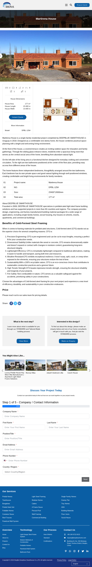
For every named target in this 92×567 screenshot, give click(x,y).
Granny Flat (65, 500)
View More (23, 341)
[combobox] (5, 460)
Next (85, 479)
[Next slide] (89, 370)
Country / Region (10, 467)
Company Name (10, 412)
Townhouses (6, 500)
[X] (15, 303)
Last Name (51, 423)
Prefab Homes (7, 496)
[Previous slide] (2, 370)
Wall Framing (36, 514)
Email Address (9, 445)
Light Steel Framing (38, 496)
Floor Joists (65, 514)
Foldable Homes (8, 511)
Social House (66, 518)
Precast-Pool (36, 511)
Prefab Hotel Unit (8, 507)
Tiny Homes (65, 503)
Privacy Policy (61, 560)
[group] (15, 371)
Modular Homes (37, 500)
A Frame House (37, 507)
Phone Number (9, 456)
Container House (8, 514)
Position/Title (8, 434)
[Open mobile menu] (66, 5)
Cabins (34, 503)
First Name (7, 423)
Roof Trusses (7, 518)
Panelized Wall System (10, 521)
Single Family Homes (68, 496)
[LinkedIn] (19, 303)
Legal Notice (72, 560)
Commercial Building (39, 518)
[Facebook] (11, 303)
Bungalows (6, 503)
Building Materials (67, 511)
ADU (63, 507)
